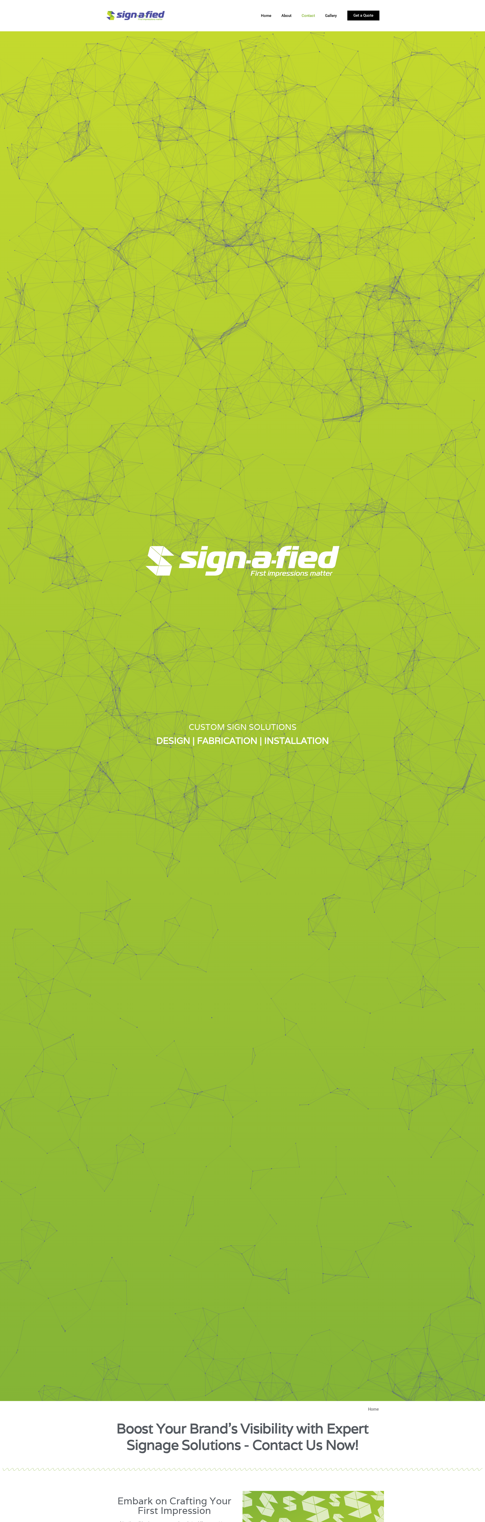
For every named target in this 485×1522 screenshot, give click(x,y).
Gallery (331, 15)
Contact (308, 15)
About (286, 15)
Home (266, 15)
